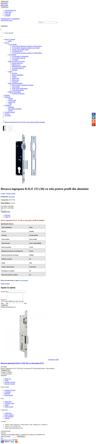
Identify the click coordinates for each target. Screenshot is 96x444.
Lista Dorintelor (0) (10, 10)
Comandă (7, 15)
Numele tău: (4, 291)
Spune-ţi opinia (10, 193)
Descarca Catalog (9, 384)
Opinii (6, 380)
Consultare (7, 392)
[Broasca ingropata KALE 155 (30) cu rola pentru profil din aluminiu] (4, 132)
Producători (7, 401)
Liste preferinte (8, 416)
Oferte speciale (8, 407)
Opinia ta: (4, 300)
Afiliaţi (6, 405)
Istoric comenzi (9, 415)
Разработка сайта (6, 440)
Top (2, 438)
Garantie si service (9, 382)
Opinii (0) (7, 217)
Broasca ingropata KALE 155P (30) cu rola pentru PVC (22, 363)
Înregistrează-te (5, 18)
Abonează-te (21, 436)
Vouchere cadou (9, 403)
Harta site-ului (8, 395)
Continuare (4, 305)
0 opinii (3, 193)
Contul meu (7, 12)
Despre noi (7, 378)
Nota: (2, 303)
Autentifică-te (16, 18)
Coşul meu (7, 14)
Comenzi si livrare (9, 390)
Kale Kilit (12, 196)
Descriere (7, 215)
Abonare (7, 418)
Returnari (7, 393)
